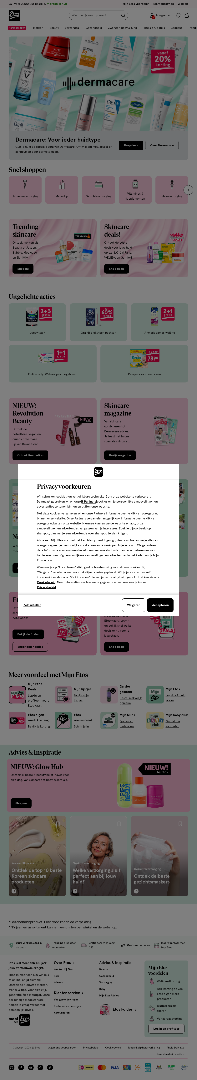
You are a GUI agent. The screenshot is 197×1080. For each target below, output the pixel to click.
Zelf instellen (32, 605)
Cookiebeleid (46, 582)
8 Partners (89, 501)
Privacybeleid (46, 587)
